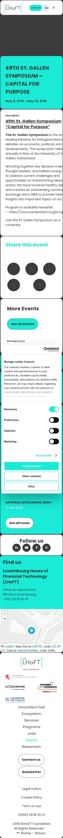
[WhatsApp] (49, 269)
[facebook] (36, 548)
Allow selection (31, 476)
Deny (31, 486)
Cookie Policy (31, 797)
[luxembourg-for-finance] (15, 695)
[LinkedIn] (31, 269)
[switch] (54, 420)
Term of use (31, 806)
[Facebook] (13, 269)
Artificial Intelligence (23, 502)
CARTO (37, 646)
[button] (31, 630)
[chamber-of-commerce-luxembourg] (48, 682)
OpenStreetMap (28, 650)
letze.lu (40, 833)
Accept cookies (31, 465)
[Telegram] (13, 285)
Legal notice (31, 789)
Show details (44, 455)
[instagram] (46, 548)
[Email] (39, 285)
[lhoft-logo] (13, 6)
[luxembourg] (15, 682)
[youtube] (26, 548)
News (47, 502)
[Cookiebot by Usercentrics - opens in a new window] (44, 349)
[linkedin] (16, 548)
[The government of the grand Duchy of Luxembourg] (20, 675)
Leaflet (8, 646)
